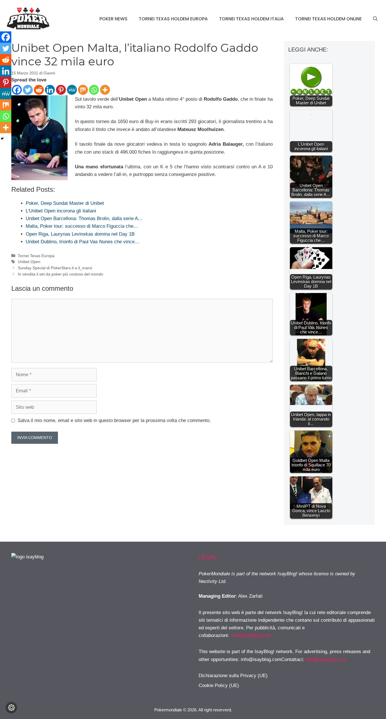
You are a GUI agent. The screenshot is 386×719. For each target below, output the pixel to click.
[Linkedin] (50, 90)
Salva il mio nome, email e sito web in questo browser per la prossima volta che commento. (114, 420)
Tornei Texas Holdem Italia (251, 19)
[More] (105, 90)
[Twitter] (28, 90)
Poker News (113, 19)
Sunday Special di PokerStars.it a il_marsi (55, 268)
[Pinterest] (61, 90)
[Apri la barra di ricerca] (375, 19)
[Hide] (2, 138)
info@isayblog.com (251, 635)
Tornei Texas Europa (36, 255)
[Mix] (83, 90)
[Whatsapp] (94, 90)
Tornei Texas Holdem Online (328, 19)
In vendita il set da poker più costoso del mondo (60, 274)
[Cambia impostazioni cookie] (11, 707)
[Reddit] (39, 90)
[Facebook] (17, 90)
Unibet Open (29, 261)
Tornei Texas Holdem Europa (173, 19)
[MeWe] (72, 90)
